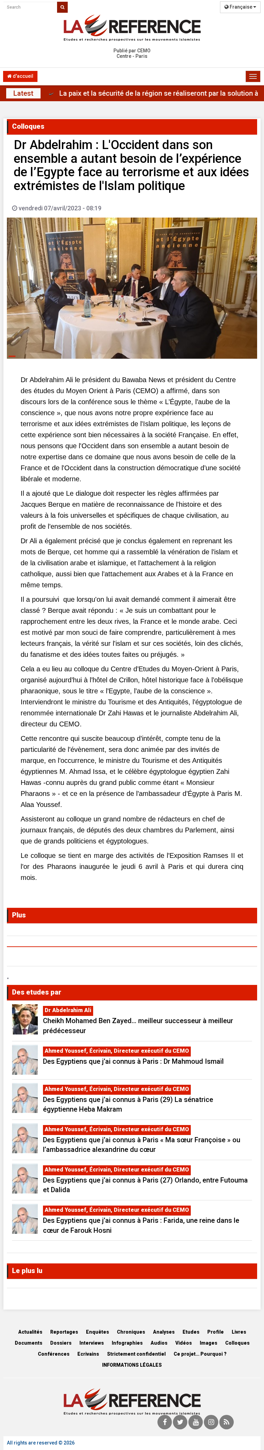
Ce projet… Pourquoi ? (200, 1354)
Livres (239, 1332)
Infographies (127, 1343)
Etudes (191, 1332)
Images (208, 1343)
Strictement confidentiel (136, 1354)
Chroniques (131, 1332)
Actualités (30, 1332)
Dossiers (61, 1343)
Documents (28, 1343)
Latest (23, 93)
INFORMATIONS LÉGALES (132, 1365)
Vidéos (183, 1343)
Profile (215, 1332)
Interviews (91, 1343)
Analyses (164, 1332)
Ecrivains (88, 1354)
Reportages (64, 1332)
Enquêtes (97, 1332)
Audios (159, 1343)
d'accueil (22, 76)
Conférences (53, 1354)
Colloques (237, 1343)
